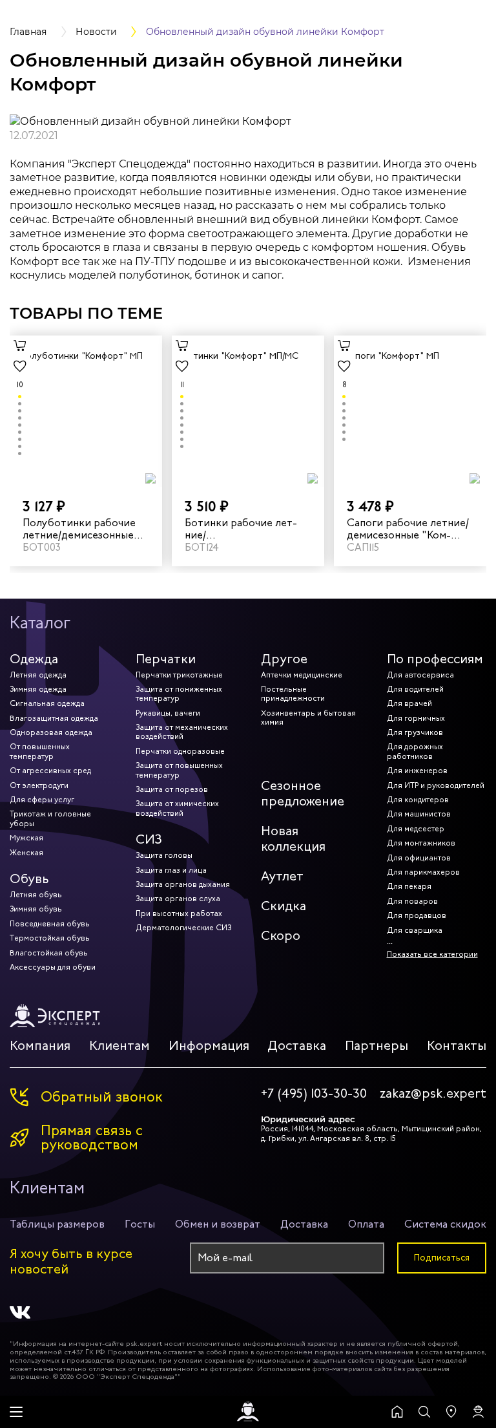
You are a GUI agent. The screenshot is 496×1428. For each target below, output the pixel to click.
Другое (284, 659)
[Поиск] (424, 1412)
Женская (26, 852)
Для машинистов (419, 814)
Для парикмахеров (423, 872)
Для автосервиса (420, 675)
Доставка (296, 1045)
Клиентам (119, 1045)
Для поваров (412, 901)
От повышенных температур (40, 751)
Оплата (366, 1224)
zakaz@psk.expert (433, 1093)
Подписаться (442, 1258)
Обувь (29, 879)
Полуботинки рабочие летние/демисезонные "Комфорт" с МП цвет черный (79, 529)
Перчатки (166, 659)
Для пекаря (409, 886)
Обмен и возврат (217, 1224)
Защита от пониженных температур (179, 693)
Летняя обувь (36, 895)
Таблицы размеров (57, 1224)
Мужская (26, 838)
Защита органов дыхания (183, 884)
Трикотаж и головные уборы (50, 818)
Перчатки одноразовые (180, 751)
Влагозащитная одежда (54, 718)
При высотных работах (179, 913)
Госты (140, 1224)
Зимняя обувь (36, 909)
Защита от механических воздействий (182, 731)
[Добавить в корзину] (20, 346)
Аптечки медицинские (301, 675)
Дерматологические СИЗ (183, 927)
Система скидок (445, 1224)
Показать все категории (432, 954)
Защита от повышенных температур (179, 770)
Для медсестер (415, 829)
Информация (209, 1045)
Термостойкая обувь (50, 938)
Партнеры (376, 1045)
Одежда (34, 659)
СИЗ (149, 839)
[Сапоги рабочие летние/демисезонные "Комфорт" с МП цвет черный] (410, 411)
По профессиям (435, 659)
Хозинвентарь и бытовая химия (308, 717)
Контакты (456, 1045)
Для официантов (419, 858)
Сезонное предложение (302, 793)
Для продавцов (416, 915)
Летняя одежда (38, 675)
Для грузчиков (415, 732)
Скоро (280, 935)
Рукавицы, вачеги (168, 713)
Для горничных (416, 718)
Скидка (283, 906)
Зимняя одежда (38, 689)
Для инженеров (417, 770)
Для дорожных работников (415, 751)
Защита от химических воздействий (177, 808)
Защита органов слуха (178, 898)
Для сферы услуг (42, 799)
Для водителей (415, 689)
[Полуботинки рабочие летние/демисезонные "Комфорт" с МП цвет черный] (86, 411)
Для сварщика (414, 930)
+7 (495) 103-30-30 (314, 1093)
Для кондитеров (418, 799)
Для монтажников (421, 843)
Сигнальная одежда (47, 703)
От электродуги (39, 785)
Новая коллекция (293, 838)
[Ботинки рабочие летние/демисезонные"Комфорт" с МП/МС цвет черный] (248, 411)
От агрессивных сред (50, 770)
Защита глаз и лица (171, 870)
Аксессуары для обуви (53, 967)
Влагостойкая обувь (49, 953)
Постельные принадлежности (293, 693)
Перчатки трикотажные (179, 675)
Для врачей (409, 703)
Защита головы (164, 855)
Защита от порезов (172, 789)
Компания (40, 1045)
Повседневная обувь (50, 924)
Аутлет (282, 876)
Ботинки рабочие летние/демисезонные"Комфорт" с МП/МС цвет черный (246, 529)
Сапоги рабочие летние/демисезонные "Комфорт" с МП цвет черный (409, 529)
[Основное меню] (16, 1411)
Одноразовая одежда (51, 732)
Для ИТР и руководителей (435, 785)
